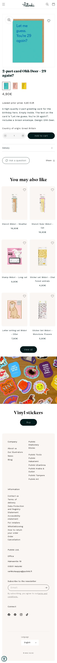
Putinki (31, 653)
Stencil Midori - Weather (14, 224)
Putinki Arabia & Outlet (36, 470)
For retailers (14, 523)
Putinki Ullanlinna (37, 465)
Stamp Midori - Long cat (14, 277)
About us (12, 448)
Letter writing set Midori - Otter (14, 332)
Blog (10, 460)
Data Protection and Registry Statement (16, 509)
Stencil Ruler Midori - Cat (42, 226)
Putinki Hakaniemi (33, 459)
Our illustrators (15, 452)
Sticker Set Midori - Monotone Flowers (42, 332)
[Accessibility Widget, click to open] (4, 659)
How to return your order (15, 531)
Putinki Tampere (36, 475)
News (10, 456)
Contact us (13, 496)
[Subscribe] (46, 587)
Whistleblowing (15, 526)
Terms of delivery (12, 501)
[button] (4, 4)
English (27, 642)
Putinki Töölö (35, 454)
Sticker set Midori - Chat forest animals (42, 279)
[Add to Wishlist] (48, 20)
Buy (28, 422)
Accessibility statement (14, 517)
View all (28, 349)
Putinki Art (33, 479)
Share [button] (49, 160)
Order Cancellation (14, 538)
